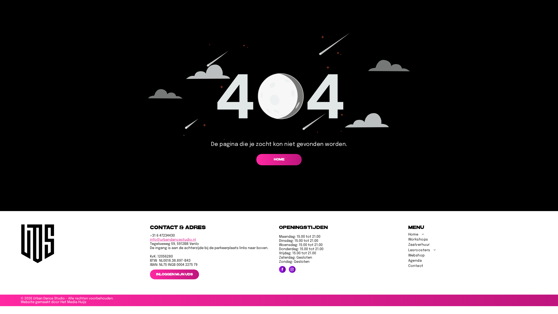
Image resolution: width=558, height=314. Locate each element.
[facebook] (282, 270)
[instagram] (292, 270)
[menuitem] (429, 235)
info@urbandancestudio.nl (173, 240)
